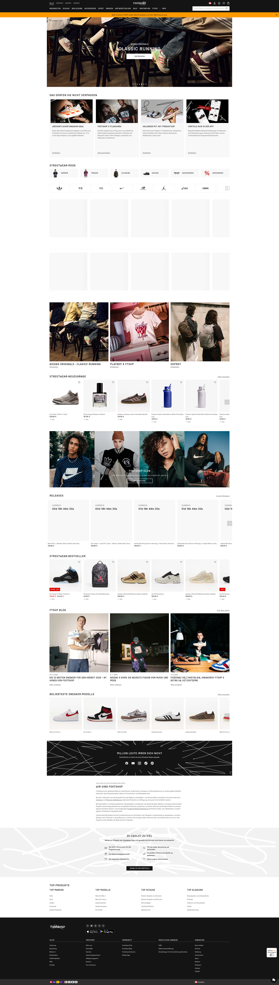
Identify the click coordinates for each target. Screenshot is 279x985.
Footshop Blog (127, 948)
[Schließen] (276, 14)
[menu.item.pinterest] (103, 926)
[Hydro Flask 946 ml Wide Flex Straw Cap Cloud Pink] (201, 396)
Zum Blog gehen (223, 610)
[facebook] (126, 763)
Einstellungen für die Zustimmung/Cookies (173, 952)
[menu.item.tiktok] (99, 926)
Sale (135, 8)
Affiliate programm (92, 958)
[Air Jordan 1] (99, 713)
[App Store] (92, 931)
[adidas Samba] (167, 713)
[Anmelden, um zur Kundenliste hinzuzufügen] (79, 382)
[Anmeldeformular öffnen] (214, 3)
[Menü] (275, 949)
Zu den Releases (223, 496)
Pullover (190, 899)
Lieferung (52, 945)
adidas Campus (101, 906)
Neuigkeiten (55, 8)
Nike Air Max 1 (100, 896)
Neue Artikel (199, 945)
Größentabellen (54, 958)
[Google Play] (106, 931)
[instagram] (139, 763)
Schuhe (66, 8)
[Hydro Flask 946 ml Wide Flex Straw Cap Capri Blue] (167, 396)
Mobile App (126, 955)
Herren (59, 3)
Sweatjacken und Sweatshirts (198, 896)
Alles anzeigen (224, 377)
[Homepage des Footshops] (139, 3)
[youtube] (133, 763)
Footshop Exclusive (128, 952)
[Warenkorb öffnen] (228, 3)
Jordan (51, 903)
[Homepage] (66, 927)
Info (164, 8)
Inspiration (145, 8)
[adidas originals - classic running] (78, 331)
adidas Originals (55, 910)
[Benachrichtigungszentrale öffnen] (219, 3)
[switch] (272, 955)
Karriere (88, 952)
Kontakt (51, 965)
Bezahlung (53, 948)
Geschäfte (89, 948)
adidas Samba (100, 903)
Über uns (89, 945)
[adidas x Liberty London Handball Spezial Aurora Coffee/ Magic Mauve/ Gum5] (133, 396)
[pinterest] (152, 763)
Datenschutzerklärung (166, 948)
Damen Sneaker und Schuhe (151, 899)
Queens (88, 962)
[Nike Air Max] (133, 713)
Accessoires (90, 8)
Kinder (76, 3)
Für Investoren (91, 965)
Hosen (189, 906)
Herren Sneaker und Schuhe (151, 896)
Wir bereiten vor (123, 8)
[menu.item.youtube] (91, 926)
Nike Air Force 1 (101, 899)
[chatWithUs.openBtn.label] (273, 979)
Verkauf (197, 968)
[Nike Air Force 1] (65, 713)
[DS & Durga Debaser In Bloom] (99, 396)
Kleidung (198, 952)
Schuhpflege (146, 903)
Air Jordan (99, 910)
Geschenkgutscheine (93, 955)
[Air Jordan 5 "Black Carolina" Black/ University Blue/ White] (65, 575)
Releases (198, 965)
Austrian (201, 982)
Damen (68, 3)
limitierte (99, 800)
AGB (160, 945)
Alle (51, 3)
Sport (101, 8)
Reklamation (53, 955)
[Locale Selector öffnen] (210, 3)
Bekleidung (77, 8)
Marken (109, 8)
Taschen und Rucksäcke (196, 903)
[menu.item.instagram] (95, 926)
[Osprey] (200, 331)
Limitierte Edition (147, 906)
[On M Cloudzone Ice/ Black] (167, 575)
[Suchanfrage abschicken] (226, 8)
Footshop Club (129, 840)
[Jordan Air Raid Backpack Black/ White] (99, 575)
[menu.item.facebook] (87, 926)
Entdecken (53, 367)
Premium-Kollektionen (114, 800)
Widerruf (52, 952)
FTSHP (155, 8)
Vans (51, 899)
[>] (228, 188)
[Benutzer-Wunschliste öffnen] (224, 3)
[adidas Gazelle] (201, 713)
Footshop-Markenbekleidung (138, 809)
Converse (52, 906)
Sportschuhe (146, 910)
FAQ (50, 962)
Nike (51, 896)
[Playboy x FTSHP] (139, 331)
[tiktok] (145, 763)
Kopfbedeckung (193, 910)
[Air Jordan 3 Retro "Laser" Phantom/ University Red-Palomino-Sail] (65, 396)
